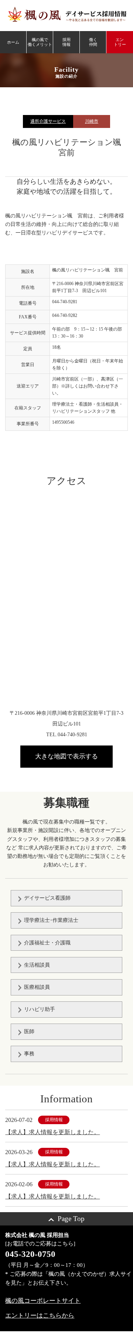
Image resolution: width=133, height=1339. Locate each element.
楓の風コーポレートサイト (43, 1300)
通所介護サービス (48, 121)
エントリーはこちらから (39, 1315)
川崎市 (91, 121)
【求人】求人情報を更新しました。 (52, 1132)
